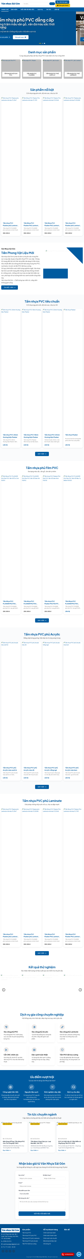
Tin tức (48, 9)
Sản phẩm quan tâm (24, 1190)
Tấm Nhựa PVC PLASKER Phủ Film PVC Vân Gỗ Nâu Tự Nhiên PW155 (72, 602)
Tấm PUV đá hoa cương (29, 1244)
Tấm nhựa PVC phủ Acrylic (30, 1241)
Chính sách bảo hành (49, 1233)
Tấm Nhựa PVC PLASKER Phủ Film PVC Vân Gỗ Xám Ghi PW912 (31, 602)
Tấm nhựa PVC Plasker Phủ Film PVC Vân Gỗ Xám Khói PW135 (51, 602)
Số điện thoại (47, 1175)
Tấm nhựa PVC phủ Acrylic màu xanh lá (10, 769)
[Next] (80, 28)
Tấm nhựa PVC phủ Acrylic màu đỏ (30, 769)
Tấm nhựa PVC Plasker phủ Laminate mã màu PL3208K (73, 224)
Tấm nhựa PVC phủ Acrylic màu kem (72, 769)
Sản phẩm (14, 9)
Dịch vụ (40, 9)
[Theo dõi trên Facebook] (3, 1251)
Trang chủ (5, 9)
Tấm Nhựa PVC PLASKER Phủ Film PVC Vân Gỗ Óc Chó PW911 (10, 602)
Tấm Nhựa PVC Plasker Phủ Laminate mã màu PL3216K (52, 224)
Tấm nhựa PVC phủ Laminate (31, 1238)
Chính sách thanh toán (50, 1235)
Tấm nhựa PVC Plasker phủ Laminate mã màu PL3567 (10, 224)
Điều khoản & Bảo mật (50, 1241)
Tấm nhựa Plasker (71, 435)
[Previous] (3, 28)
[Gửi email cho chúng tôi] (10, 1251)
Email (21, 1183)
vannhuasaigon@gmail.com (11, 1244)
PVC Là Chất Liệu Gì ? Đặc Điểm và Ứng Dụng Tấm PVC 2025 (69, 1142)
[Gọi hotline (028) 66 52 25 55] (63, 1254)
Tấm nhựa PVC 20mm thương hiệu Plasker (52, 436)
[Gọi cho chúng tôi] (13, 1251)
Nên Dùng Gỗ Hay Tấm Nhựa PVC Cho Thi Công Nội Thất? (14, 1142)
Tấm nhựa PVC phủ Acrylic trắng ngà (51, 769)
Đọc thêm (6, 1150)
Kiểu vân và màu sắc (27, 9)
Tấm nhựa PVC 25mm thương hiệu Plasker (10, 436)
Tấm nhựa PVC (26, 1233)
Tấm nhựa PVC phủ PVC (29, 1235)
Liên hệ (56, 9)
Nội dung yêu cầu (24, 1198)
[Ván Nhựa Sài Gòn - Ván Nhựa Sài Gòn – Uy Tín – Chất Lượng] (10, 4)
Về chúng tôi (47, 1244)
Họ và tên (22, 1175)
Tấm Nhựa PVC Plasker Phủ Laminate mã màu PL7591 (31, 224)
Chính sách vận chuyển (50, 1238)
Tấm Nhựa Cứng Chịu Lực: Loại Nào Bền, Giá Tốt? (41, 1142)
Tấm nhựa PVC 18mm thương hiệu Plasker (31, 436)
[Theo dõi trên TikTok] (6, 1251)
